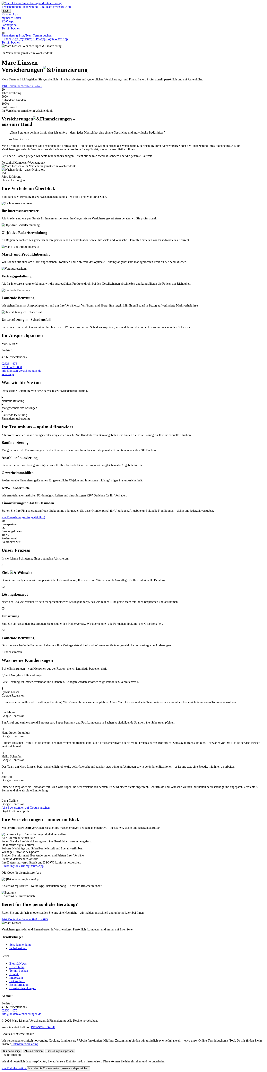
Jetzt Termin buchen (14, 86)
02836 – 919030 (12, 367)
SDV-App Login (44, 39)
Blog (42, 6)
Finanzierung (30, 6)
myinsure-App (62, 6)
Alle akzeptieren (33, 1051)
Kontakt (14, 974)
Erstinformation (19, 984)
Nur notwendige (12, 1051)
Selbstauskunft (18, 948)
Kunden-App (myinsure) (17, 39)
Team (48, 6)
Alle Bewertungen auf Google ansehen (26, 807)
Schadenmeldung (20, 944)
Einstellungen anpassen (60, 1051)
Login (6, 10)
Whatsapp (8, 374)
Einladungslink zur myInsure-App (23, 866)
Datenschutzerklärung (24, 1044)
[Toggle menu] (3, 33)
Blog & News (18, 963)
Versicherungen (11, 6)
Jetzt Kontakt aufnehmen (17, 919)
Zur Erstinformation (14, 1068)
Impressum (16, 977)
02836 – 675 (34, 86)
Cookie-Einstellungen (22, 988)
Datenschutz (17, 981)
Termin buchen (11, 28)
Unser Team (16, 967)
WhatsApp (61, 39)
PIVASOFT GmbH (43, 1027)
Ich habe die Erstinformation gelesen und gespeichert (58, 1068)
